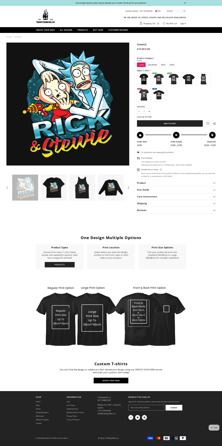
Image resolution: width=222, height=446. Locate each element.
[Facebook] (130, 417)
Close (185, 3)
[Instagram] (137, 417)
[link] (111, 256)
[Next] (128, 188)
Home (9, 37)
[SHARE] (213, 124)
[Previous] (7, 188)
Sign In (183, 23)
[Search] (176, 11)
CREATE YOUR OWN (111, 380)
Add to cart (170, 123)
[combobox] (174, 11)
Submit (173, 408)
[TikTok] (144, 417)
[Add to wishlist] (208, 123)
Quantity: (141, 106)
